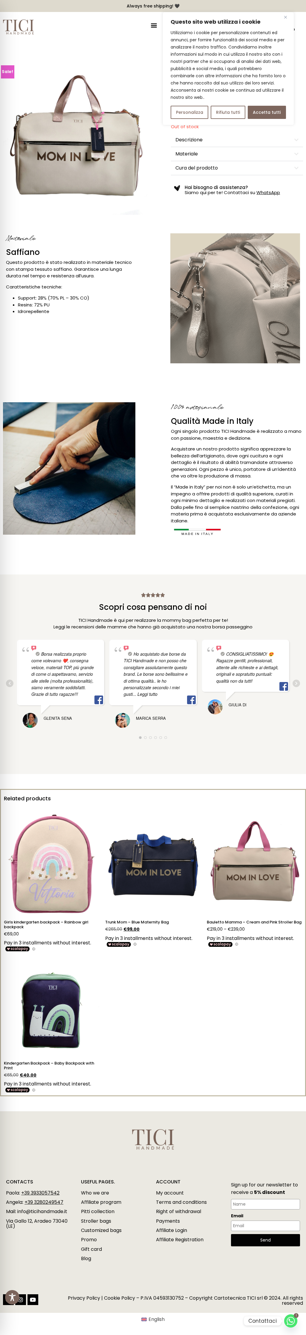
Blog (86, 1258)
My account (170, 1192)
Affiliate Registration (180, 1239)
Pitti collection (97, 1211)
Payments (168, 1221)
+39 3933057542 (40, 1192)
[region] (228, 68)
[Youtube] (32, 1299)
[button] (154, 25)
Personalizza (189, 112)
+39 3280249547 (44, 1202)
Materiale (186, 153)
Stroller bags (96, 1221)
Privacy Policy (84, 1298)
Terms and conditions (181, 1202)
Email (237, 1216)
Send (265, 1240)
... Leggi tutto (145, 694)
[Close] (287, 17)
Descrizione (189, 139)
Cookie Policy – (121, 1298)
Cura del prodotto (196, 167)
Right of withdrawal (178, 1211)
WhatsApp (268, 192)
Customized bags (101, 1230)
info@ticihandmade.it (42, 1211)
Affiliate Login (171, 1230)
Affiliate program (101, 1202)
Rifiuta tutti (228, 112)
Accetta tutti (267, 112)
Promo (89, 1239)
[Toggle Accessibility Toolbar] (12, 1297)
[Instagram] (20, 1299)
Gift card (91, 1249)
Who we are (95, 1192)
